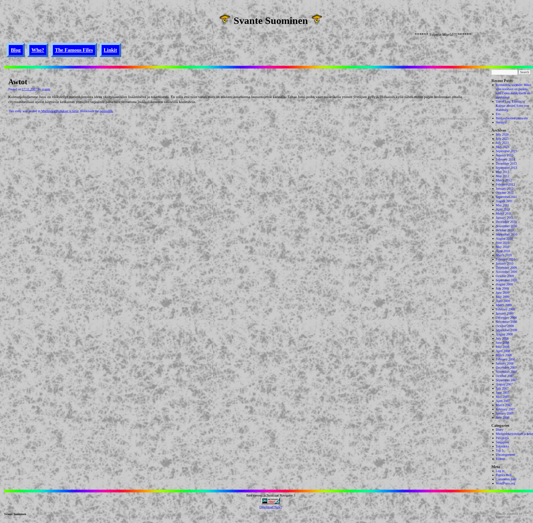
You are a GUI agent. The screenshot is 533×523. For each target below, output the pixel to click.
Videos (500, 459)
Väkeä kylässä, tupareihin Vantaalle (460, 71)
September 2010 (506, 234)
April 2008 (503, 351)
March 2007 (504, 405)
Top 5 (499, 450)
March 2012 (504, 180)
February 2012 (505, 184)
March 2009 (504, 305)
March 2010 (504, 255)
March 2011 (504, 213)
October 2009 (505, 276)
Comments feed (506, 479)
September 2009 (506, 280)
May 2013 (502, 172)
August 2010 (504, 238)
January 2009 (504, 313)
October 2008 (505, 326)
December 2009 (506, 267)
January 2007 (504, 413)
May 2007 (502, 396)
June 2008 (502, 342)
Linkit (110, 50)
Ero (498, 114)
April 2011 (503, 209)
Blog (16, 50)
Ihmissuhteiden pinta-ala (512, 118)
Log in (500, 471)
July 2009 (502, 288)
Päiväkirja (502, 438)
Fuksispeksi (15, 71)
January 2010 (504, 263)
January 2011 (504, 217)
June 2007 (502, 392)
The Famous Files (74, 50)
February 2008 (505, 359)
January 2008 (504, 363)
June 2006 (502, 417)
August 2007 (504, 384)
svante (46, 89)
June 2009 (502, 292)
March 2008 (504, 355)
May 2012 (502, 176)
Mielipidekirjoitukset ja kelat (59, 111)
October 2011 (505, 192)
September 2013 (506, 167)
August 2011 (504, 201)
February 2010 (505, 259)
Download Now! (270, 507)
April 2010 (503, 251)
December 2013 (506, 163)
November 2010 (506, 226)
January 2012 (504, 188)
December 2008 (506, 317)
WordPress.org (505, 483)
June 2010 (502, 242)
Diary (499, 429)
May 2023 (502, 147)
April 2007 (503, 401)
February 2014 (505, 159)
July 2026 (502, 134)
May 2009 (502, 297)
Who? (37, 50)
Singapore (502, 442)
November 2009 (506, 272)
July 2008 (502, 338)
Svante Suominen (271, 20)
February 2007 (505, 409)
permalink (106, 111)
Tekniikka (502, 446)
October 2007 (505, 376)
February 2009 (505, 309)
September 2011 (506, 197)
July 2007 (502, 388)
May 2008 (502, 347)
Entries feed (503, 475)
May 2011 (502, 205)
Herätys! (501, 122)
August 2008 (504, 334)
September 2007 (506, 380)
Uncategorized (505, 454)
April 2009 (503, 301)
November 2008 (506, 322)
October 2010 (505, 230)
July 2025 (502, 138)
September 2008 (506, 330)
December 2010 (506, 222)
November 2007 (506, 372)
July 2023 (502, 142)
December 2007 (506, 367)
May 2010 (502, 247)
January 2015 (504, 155)
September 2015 (506, 151)
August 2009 (504, 284)
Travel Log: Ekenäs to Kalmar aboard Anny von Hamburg (512, 106)
